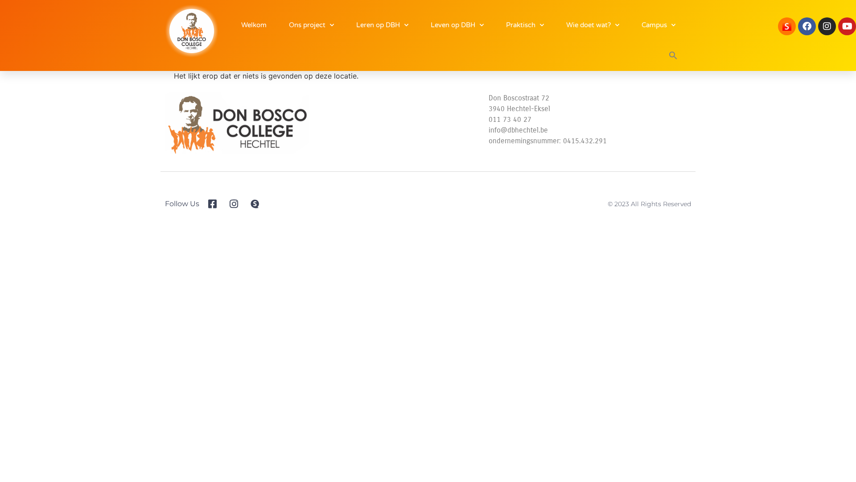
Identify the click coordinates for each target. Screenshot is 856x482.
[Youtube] (847, 26)
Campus (654, 25)
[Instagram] (827, 26)
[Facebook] (807, 26)
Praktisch (520, 25)
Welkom (254, 25)
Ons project (307, 25)
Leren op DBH (378, 25)
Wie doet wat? (588, 25)
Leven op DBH (453, 25)
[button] (673, 55)
